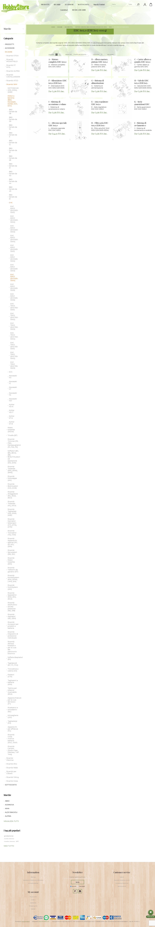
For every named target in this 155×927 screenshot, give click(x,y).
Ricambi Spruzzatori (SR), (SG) (12, 552)
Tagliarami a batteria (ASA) (13, 682)
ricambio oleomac (9, 841)
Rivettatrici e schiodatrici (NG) (13, 710)
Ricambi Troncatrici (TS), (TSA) (12, 533)
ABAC (7, 801)
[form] (77, 877)
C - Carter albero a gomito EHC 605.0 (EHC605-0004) (142, 60)
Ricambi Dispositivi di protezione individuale (13, 635)
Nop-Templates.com (44, 921)
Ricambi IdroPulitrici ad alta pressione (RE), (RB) (12, 607)
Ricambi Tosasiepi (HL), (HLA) (12, 504)
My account (33, 896)
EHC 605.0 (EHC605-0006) (13, 297)
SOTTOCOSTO (11, 785)
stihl (17, 841)
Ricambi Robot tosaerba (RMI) (11, 561)
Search (122, 877)
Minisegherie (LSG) (13, 716)
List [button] (60, 54)
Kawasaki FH (13, 377)
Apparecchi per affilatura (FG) (13, 729)
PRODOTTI (9, 44)
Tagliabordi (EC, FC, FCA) (13, 664)
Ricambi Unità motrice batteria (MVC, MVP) (12, 739)
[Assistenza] (150, 912)
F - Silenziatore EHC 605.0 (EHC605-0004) (58, 81)
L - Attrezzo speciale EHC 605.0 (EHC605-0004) (58, 124)
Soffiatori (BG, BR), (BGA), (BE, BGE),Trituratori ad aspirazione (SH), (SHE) (14, 457)
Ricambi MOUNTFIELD (12, 60)
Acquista (35, 57)
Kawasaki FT (13, 388)
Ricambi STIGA (12, 56)
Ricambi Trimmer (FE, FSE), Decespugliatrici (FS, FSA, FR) (14, 443)
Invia (77, 882)
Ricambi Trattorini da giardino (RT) (13, 570)
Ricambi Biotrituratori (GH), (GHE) (13, 486)
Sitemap (33, 877)
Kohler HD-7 (11, 411)
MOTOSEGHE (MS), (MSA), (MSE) (13, 90)
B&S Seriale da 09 (13, 119)
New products (122, 886)
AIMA (7, 809)
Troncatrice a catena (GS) (13, 670)
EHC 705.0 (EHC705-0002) (13, 355)
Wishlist (33, 909)
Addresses (33, 903)
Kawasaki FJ (13, 382)
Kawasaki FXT (13, 400)
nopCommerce (26, 921)
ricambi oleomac (9, 838)
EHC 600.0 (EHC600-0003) (13, 229)
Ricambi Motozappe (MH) (12, 478)
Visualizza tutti (11, 821)
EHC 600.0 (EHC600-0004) (13, 239)
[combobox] (124, 4)
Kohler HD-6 (11, 406)
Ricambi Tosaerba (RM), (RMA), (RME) (13, 470)
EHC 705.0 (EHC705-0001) (13, 346)
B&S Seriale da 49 (13, 189)
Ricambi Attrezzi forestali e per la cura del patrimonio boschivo (12, 648)
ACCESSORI (9, 48)
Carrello (151, 4)
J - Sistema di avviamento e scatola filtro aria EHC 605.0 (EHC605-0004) (141, 124)
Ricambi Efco (11, 764)
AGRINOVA (9, 805)
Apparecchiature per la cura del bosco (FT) (14, 701)
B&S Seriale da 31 (13, 166)
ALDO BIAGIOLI (11, 812)
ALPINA (8, 816)
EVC (10, 372)
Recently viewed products (122, 880)
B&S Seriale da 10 (13, 127)
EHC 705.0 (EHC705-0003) (13, 365)
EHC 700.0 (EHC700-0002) (13, 316)
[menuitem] (33, 877)
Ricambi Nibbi (12, 768)
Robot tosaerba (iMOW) (11, 430)
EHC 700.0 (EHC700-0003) (13, 326)
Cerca (138, 4)
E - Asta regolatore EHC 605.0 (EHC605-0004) (99, 103)
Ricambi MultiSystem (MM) (13, 587)
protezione (8, 836)
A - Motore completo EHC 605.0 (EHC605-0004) (57, 60)
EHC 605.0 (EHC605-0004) (13, 278)
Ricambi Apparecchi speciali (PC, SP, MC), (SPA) (12, 542)
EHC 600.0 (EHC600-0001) (13, 209)
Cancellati (82, 886)
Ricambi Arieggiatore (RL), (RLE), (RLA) (13, 495)
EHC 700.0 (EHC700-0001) (13, 307)
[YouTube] (80, 891)
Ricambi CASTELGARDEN (13, 76)
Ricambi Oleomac (10, 759)
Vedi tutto (9, 846)
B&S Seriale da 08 (13, 112)
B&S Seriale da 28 (13, 158)
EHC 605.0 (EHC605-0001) (13, 248)
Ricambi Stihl (11, 84)
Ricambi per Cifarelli (11, 772)
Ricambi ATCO (12, 81)
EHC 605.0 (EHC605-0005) (13, 287)
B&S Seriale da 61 (13, 197)
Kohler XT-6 (11, 417)
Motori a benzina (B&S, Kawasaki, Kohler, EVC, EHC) (13, 101)
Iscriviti (74, 886)
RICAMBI (8, 52)
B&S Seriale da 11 (13, 135)
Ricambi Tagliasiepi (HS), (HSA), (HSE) (12, 512)
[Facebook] (75, 891)
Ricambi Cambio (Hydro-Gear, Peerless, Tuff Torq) (13, 750)
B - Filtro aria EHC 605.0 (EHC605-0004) (99, 124)
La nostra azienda (33, 883)
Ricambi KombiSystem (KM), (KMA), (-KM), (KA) (13, 578)
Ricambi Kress (12, 781)
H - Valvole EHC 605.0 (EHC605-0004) (141, 81)
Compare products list (121, 883)
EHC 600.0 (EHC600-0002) (13, 219)
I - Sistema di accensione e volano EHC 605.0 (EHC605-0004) (57, 103)
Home (53, 27)
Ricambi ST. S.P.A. (11, 66)
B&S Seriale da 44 (13, 181)
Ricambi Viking (12, 777)
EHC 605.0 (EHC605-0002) (13, 258)
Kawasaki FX (13, 394)
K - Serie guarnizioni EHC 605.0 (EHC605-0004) (141, 103)
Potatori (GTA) (11, 676)
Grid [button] (56, 54)
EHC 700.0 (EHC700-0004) (13, 336)
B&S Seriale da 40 (13, 174)
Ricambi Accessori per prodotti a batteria (13, 625)
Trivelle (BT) (12, 435)
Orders (33, 899)
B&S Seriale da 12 (13, 143)
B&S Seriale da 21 (13, 150)
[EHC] (36, 66)
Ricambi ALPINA (13, 71)
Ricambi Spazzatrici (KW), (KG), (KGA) (12, 596)
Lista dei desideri (39, 61)
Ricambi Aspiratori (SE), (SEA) (12, 616)
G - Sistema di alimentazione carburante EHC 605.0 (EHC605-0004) (98, 81)
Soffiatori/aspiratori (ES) (14, 658)
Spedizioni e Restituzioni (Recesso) (33, 880)
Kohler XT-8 (11, 423)
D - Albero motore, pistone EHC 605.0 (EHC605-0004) (99, 60)
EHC (11, 203)
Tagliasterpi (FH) (12, 722)
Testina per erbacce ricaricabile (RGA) (12, 691)
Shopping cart (33, 906)
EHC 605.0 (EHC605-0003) (13, 268)
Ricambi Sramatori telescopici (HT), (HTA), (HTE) (12, 523)
